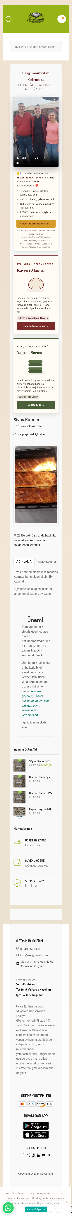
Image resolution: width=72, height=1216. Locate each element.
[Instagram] (33, 1155)
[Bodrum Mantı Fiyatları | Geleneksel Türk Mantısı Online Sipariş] (19, 781)
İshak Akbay (34, 177)
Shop (32, 46)
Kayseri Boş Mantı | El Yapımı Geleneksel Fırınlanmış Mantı (41, 809)
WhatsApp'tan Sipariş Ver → (35, 223)
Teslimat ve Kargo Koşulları (33, 989)
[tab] (23, 562)
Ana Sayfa (20, 46)
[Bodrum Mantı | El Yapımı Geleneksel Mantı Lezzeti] (19, 797)
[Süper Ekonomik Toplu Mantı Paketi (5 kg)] (19, 765)
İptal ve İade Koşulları (30, 995)
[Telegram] (48, 1155)
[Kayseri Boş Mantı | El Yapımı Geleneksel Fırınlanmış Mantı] (19, 813)
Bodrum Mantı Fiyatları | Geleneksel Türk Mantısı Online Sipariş (41, 777)
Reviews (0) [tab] (47, 561)
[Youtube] (43, 1155)
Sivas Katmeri (47, 46)
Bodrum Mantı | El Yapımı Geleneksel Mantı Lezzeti (41, 793)
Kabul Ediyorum (36, 1209)
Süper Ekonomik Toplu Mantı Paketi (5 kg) (41, 761)
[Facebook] (23, 1155)
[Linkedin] (38, 1155)
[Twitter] (28, 1155)
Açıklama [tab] (24, 561)
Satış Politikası (25, 984)
